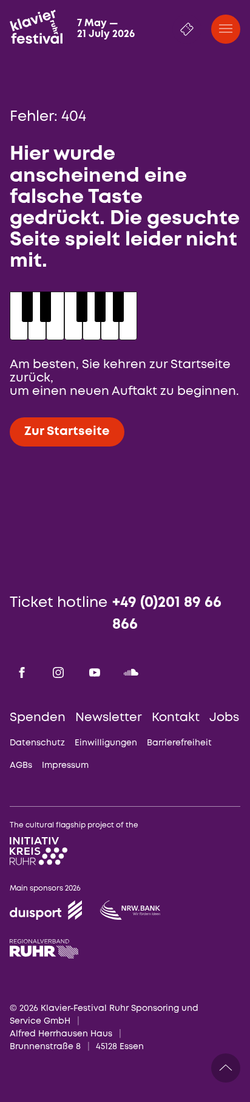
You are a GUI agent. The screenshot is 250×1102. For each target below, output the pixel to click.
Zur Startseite (67, 431)
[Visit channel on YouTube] (95, 672)
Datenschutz (37, 743)
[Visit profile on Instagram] (58, 672)
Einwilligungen (106, 743)
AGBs (21, 765)
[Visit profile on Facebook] (22, 672)
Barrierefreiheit (179, 743)
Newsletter (108, 718)
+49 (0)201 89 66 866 (166, 614)
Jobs (224, 718)
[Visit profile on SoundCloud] (131, 672)
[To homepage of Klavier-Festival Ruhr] (36, 27)
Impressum (65, 765)
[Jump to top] (225, 1068)
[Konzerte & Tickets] (186, 29)
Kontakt (176, 718)
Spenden (38, 718)
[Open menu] (225, 29)
